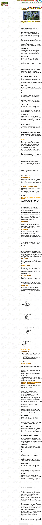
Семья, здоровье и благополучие (26, 0)
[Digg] (33, 7)
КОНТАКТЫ (27, 2)
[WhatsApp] (38, 7)
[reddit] (34, 7)
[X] (30, 7)
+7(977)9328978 (14, 0)
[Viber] (37, 7)
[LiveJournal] (35, 7)
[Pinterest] (41, 7)
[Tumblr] (36, 7)
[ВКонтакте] (28, 7)
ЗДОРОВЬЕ (23, 2)
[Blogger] (31, 7)
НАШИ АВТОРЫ (32, 2)
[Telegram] (39, 7)
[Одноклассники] (29, 7)
